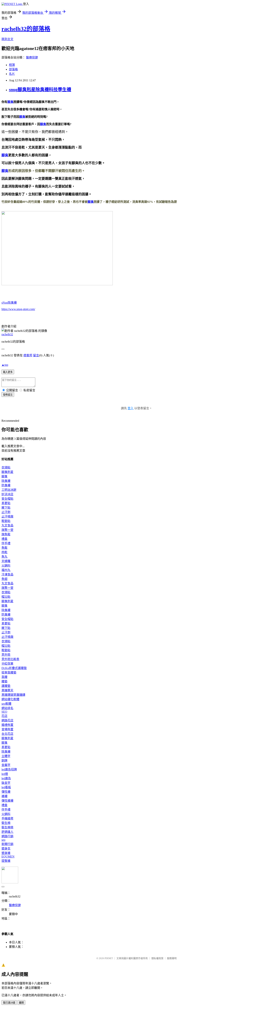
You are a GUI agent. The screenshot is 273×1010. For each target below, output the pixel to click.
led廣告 (6, 778)
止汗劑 (5, 512)
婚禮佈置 (7, 724)
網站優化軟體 (10, 699)
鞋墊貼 (5, 521)
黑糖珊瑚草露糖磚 (13, 694)
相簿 (12, 64)
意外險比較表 (10, 659)
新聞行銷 (7, 844)
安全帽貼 (7, 498)
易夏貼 (5, 503)
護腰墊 (5, 685)
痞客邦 (27, 355)
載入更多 (8, 372)
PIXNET (109, 958)
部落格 (13, 69)
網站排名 (7, 708)
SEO (4, 711)
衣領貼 (5, 467)
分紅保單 (7, 663)
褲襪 (4, 796)
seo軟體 (6, 703)
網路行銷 (7, 836)
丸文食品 (7, 525)
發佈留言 (8, 394)
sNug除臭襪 (9, 302)
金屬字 (5, 765)
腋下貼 (5, 507)
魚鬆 (4, 547)
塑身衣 (5, 848)
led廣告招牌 (9, 769)
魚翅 (4, 578)
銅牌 (4, 760)
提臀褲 (5, 860)
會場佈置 (7, 729)
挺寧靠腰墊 (8, 672)
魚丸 (4, 556)
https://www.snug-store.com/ (18, 309)
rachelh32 (7, 334)
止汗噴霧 (7, 516)
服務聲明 (172, 958)
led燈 (4, 773)
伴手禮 (5, 543)
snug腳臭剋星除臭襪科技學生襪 (40, 89)
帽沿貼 (5, 596)
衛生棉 (5, 822)
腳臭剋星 (7, 472)
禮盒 (4, 538)
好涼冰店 (7, 494)
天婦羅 (5, 561)
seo (3, 839)
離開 (21, 1002)
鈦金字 (5, 782)
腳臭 (10, 101)
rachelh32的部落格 (25, 28)
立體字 (5, 756)
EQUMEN (7, 856)
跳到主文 (7, 39)
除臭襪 (5, 480)
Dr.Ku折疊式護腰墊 (14, 668)
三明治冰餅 (8, 489)
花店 (4, 716)
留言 (36, 355)
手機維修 (7, 818)
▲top (4, 364)
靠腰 (4, 677)
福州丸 (5, 570)
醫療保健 (32, 57)
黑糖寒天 (7, 690)
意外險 (5, 654)
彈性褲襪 (7, 800)
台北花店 (7, 733)
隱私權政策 (157, 958)
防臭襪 (5, 485)
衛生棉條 (7, 827)
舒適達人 (7, 831)
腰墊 (4, 681)
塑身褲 (5, 853)
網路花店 (7, 720)
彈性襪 (5, 791)
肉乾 (4, 552)
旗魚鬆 (5, 534)
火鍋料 (5, 565)
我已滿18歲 (9, 1002)
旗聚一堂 (7, 529)
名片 (12, 73)
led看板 (6, 787)
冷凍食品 (7, 574)
